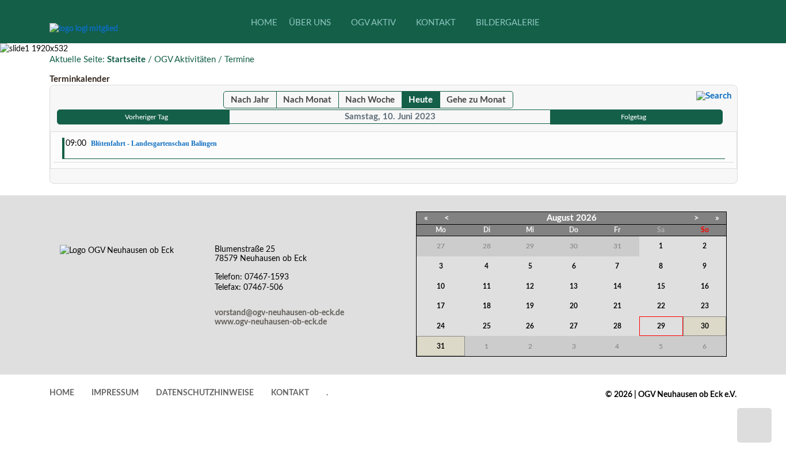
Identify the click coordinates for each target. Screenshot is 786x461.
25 (487, 326)
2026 (586, 218)
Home (61, 393)
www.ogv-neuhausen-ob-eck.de (271, 322)
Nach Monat (307, 100)
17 (441, 306)
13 (574, 286)
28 (617, 326)
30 (705, 326)
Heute (421, 100)
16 (705, 286)
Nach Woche (370, 100)
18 (487, 306)
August (560, 218)
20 (574, 306)
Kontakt (290, 393)
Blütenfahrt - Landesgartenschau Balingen (154, 143)
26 (530, 326)
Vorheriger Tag (146, 117)
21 (617, 306)
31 (441, 346)
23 (705, 306)
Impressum (115, 393)
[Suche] (713, 96)
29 (661, 326)
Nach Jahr (250, 100)
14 (617, 286)
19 (530, 306)
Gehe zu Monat (476, 100)
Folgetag (633, 117)
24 (441, 326)
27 (574, 326)
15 (661, 286)
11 (487, 286)
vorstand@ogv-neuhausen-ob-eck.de (279, 313)
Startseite (126, 59)
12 (530, 286)
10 (441, 286)
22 (661, 306)
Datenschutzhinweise (205, 393)
